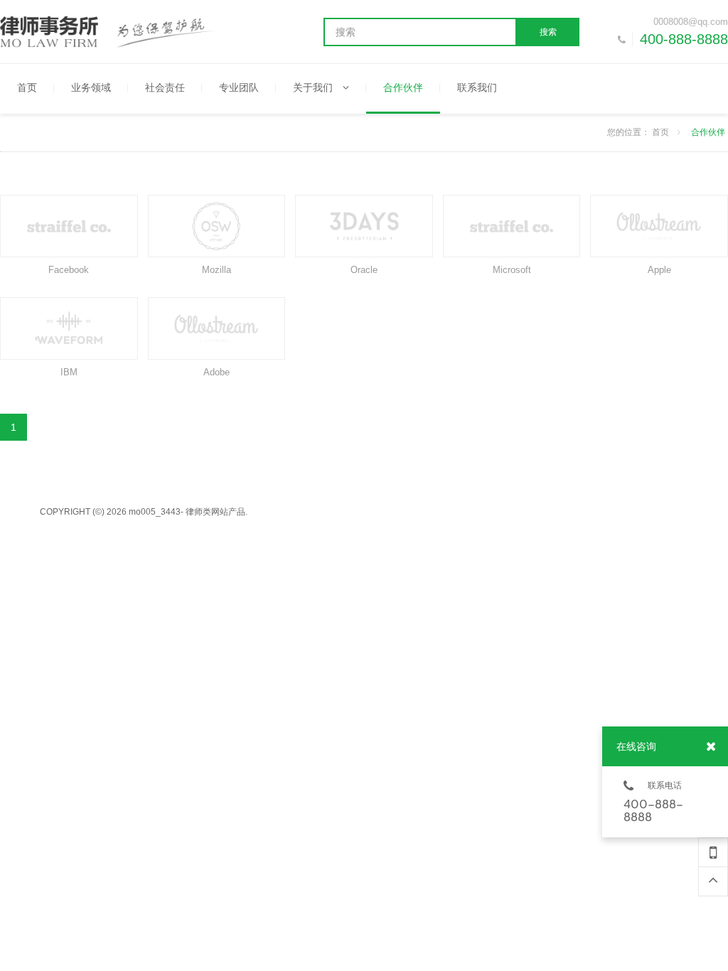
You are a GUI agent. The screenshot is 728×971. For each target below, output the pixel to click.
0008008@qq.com (690, 21)
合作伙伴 (708, 132)
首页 (660, 132)
